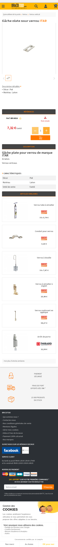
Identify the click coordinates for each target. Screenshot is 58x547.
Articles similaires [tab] (29, 194)
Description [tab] (29, 146)
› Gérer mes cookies (10, 430)
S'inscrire (48, 487)
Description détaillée (11, 86)
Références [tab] (29, 111)
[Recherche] (36, 6)
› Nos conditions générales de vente (16, 423)
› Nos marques (8, 439)
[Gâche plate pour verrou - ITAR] (29, 48)
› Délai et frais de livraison (12, 433)
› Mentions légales (9, 426)
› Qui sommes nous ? (10, 417)
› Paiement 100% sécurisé (12, 436)
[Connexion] (46, 6)
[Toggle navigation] (3, 6)
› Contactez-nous (9, 420)
